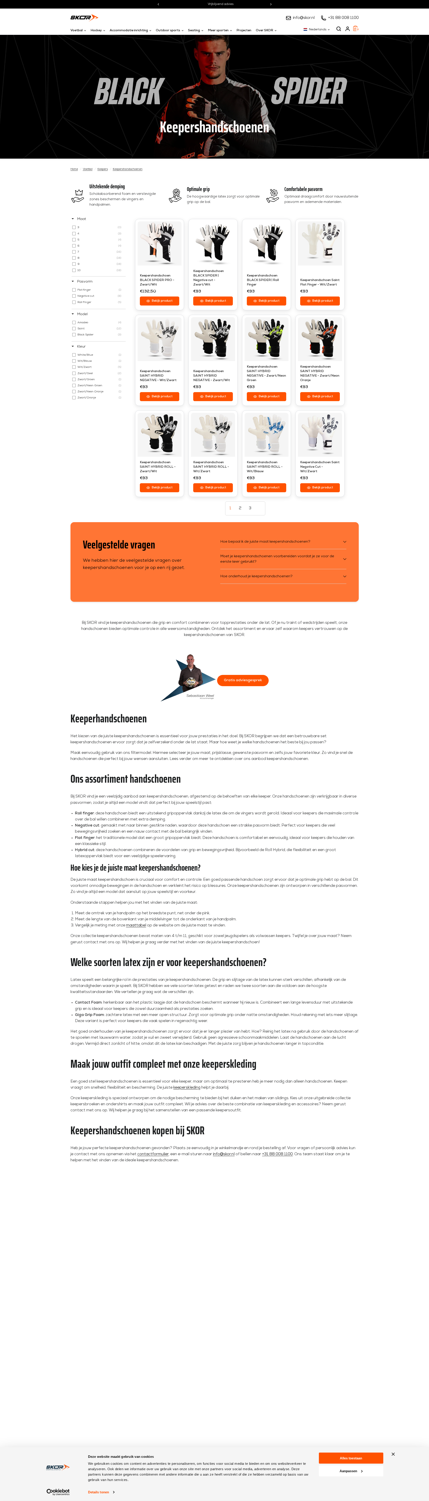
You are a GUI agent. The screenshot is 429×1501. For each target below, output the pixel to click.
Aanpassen (348, 1471)
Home (74, 169)
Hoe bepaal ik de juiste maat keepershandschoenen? (265, 542)
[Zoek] (338, 29)
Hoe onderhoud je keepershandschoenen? (256, 576)
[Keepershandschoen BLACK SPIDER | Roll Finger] (267, 243)
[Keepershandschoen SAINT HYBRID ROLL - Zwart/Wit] (160, 435)
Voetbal (76, 30)
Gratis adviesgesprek (243, 680)
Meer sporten (218, 30)
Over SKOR (264, 30)
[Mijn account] (347, 29)
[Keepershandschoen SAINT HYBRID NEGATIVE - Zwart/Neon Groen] (267, 339)
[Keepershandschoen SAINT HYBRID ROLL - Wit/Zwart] (213, 435)
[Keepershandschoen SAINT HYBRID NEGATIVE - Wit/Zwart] (160, 339)
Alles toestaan (351, 1458)
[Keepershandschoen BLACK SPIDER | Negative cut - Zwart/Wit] (213, 243)
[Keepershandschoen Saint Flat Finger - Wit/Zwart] (320, 243)
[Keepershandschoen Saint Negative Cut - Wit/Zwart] (320, 435)
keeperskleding (186, 1088)
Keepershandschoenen (128, 169)
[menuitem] (79, 30)
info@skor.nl (304, 18)
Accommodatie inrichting (129, 30)
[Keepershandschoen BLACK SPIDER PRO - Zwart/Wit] (160, 243)
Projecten (243, 30)
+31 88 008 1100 (343, 18)
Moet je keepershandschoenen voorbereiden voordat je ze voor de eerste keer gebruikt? (277, 559)
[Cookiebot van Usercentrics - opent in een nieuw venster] (58, 1492)
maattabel (136, 925)
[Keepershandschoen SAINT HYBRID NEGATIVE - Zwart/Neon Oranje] (320, 339)
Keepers (103, 169)
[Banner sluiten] (393, 1454)
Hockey (96, 30)
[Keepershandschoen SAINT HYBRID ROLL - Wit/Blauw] (267, 435)
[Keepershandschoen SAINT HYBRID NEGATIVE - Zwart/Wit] (213, 339)
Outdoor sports (168, 30)
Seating (194, 30)
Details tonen (98, 1492)
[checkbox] (97, 227)
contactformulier (153, 1154)
